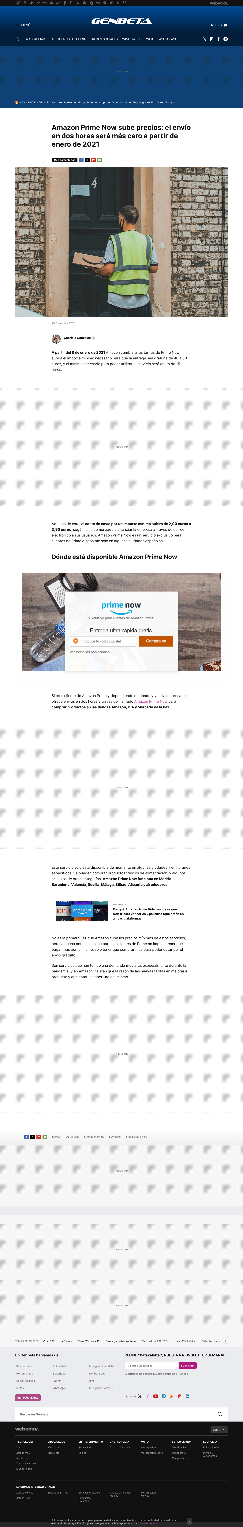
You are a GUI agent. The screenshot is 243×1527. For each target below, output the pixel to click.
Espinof (83, 1452)
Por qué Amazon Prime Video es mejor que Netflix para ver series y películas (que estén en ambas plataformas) (148, 913)
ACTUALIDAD (35, 39)
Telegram (225, 39)
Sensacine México (89, 1492)
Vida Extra (53, 1452)
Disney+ (169, 102)
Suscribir (188, 1365)
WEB (149, 39)
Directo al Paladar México (120, 1494)
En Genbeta (119, 904)
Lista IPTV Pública (185, 1341)
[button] (79, 337)
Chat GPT (49, 1341)
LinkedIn (188, 1396)
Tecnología (139, 102)
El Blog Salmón (211, 1447)
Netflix (155, 102)
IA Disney (67, 1341)
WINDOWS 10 (132, 39)
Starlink (67, 102)
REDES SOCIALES (105, 39)
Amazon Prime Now (150, 701)
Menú (25, 25)
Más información (149, 1523)
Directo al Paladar (120, 1447)
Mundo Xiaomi (24, 1468)
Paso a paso (24, 1366)
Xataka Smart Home (27, 1463)
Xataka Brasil (23, 1497)
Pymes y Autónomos (210, 1454)
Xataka (20, 1447)
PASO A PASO (167, 39)
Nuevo (216, 25)
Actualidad (73, 1136)
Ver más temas (28, 1397)
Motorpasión (148, 1447)
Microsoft (83, 102)
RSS (172, 1396)
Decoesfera (179, 1452)
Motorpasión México (148, 1494)
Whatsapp (100, 102)
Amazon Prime (95, 1136)
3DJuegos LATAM (58, 1492)
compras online (137, 1136)
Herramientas (24, 1373)
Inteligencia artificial (101, 1366)
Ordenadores (119, 102)
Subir (216, 1429)
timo (92, 1380)
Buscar (220, 1414)
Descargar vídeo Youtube (121, 1341)
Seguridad (59, 1373)
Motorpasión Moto (152, 1452)
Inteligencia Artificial (101, 1388)
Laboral (57, 1380)
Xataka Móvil (23, 1452)
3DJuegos (53, 1447)
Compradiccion (180, 1458)
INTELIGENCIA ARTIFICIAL (69, 39)
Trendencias (179, 1447)
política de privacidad (175, 1373)
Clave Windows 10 (89, 1341)
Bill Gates (52, 102)
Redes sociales (25, 1380)
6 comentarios (66, 159)
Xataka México (24, 1492)
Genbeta (121, 21)
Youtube (156, 1396)
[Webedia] (27, 1428)
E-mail (99, 160)
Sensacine (85, 1447)
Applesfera (22, 1458)
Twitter (204, 39)
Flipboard (211, 39)
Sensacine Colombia (85, 1499)
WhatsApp (59, 1388)
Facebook (218, 39)
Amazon (116, 1136)
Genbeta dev (97, 1373)
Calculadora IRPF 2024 (155, 1341)
